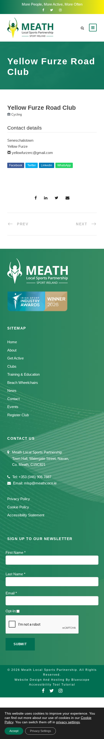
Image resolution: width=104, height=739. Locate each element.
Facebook (15, 165)
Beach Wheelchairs (22, 382)
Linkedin (46, 165)
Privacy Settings (40, 731)
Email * (11, 593)
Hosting (58, 679)
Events (12, 407)
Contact (13, 399)
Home (12, 342)
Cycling (16, 114)
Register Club (18, 415)
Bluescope (80, 679)
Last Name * (15, 574)
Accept (13, 731)
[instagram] (60, 10)
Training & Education (23, 374)
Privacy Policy (18, 499)
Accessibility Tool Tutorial (52, 684)
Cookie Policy (18, 507)
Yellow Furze (17, 146)
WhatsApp (64, 165)
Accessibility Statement (25, 515)
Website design (28, 679)
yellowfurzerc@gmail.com (32, 153)
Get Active (15, 358)
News (11, 390)
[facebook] (43, 10)
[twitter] (51, 10)
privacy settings (68, 722)
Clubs (11, 366)
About (11, 350)
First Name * (16, 552)
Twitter (31, 165)
